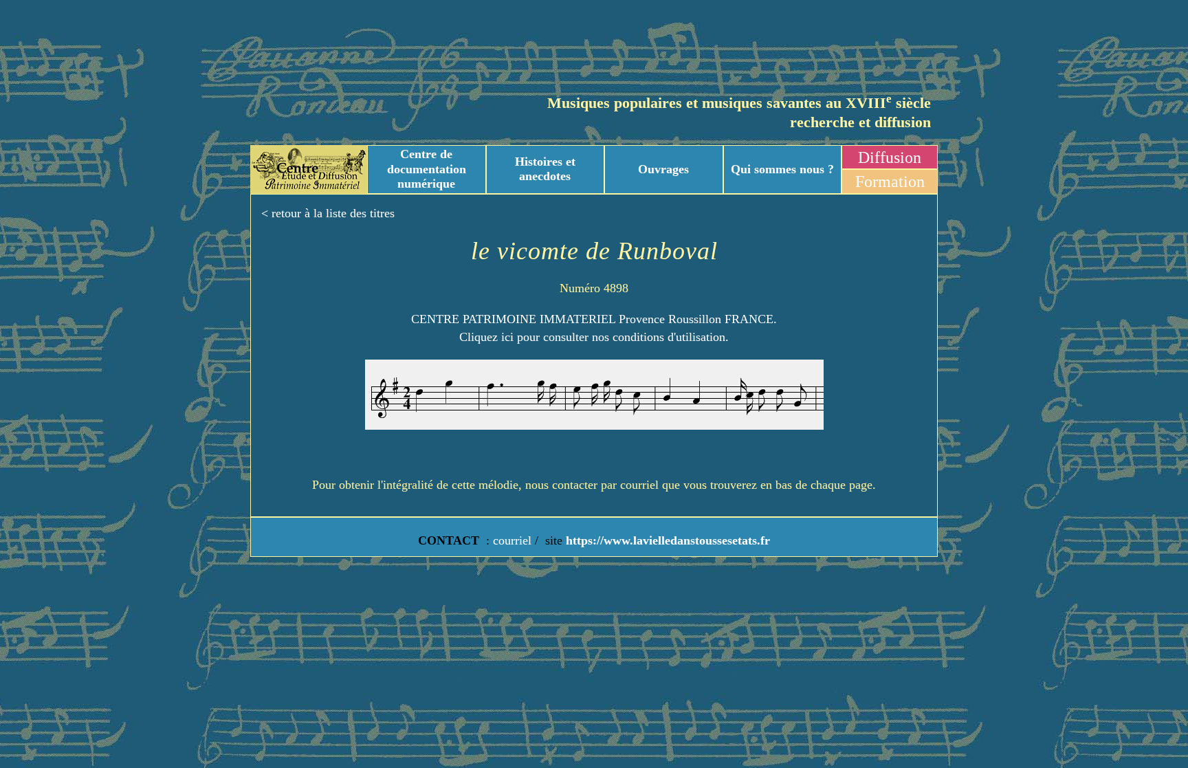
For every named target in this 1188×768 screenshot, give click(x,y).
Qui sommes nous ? (782, 169)
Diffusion (889, 157)
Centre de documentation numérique (426, 168)
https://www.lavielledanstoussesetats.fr (666, 540)
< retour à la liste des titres (328, 213)
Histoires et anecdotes (545, 169)
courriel (512, 540)
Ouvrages (663, 169)
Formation (890, 181)
